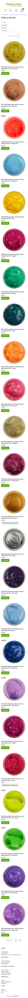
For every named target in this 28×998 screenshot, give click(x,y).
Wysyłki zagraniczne (6, 972)
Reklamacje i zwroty (6, 974)
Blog (2, 992)
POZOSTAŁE (5, 14)
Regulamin (3, 983)
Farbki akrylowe (23, 14)
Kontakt (3, 989)
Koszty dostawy (5, 971)
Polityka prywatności (6, 981)
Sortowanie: (4, 27)
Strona (10, 35)
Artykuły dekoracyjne (14, 14)
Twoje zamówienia (5, 960)
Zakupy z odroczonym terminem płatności (11, 954)
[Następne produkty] (16, 940)
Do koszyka (5, 73)
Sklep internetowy (12, 996)
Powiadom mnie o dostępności (10, 523)
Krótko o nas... (4, 990)
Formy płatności (5, 969)
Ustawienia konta (5, 962)
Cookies (3, 980)
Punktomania (4, 953)
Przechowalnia (4, 963)
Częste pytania (4, 951)
